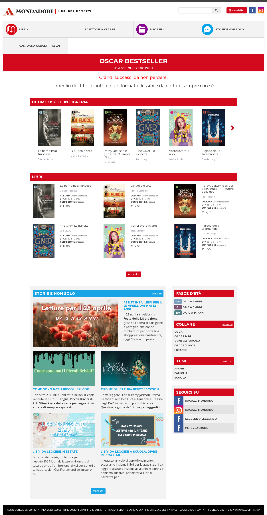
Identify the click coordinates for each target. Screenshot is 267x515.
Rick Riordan (110, 162)
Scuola (180, 377)
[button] (232, 127)
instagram (261, 10)
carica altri (133, 274)
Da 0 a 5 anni (189, 301)
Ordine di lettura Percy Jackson (130, 389)
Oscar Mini (182, 336)
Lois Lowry (141, 159)
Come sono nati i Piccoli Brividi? (61, 389)
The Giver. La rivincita (145, 152)
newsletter (237, 10)
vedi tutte (227, 324)
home (117, 68)
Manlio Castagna (79, 156)
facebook (252, 10)
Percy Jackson (196, 428)
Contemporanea (187, 341)
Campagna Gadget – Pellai (39, 45)
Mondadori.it (218, 509)
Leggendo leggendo (201, 419)
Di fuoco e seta (81, 151)
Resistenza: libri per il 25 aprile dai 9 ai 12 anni (143, 306)
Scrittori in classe (100, 29)
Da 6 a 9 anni (189, 307)
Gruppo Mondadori (239, 509)
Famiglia (180, 373)
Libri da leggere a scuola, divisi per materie (129, 453)
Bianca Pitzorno (46, 159)
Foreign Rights (97, 509)
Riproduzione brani (74, 509)
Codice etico (186, 509)
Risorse (156, 29)
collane (127, 68)
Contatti (202, 509)
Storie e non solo (229, 29)
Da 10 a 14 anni (190, 312)
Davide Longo (209, 159)
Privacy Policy (116, 509)
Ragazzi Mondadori (200, 400)
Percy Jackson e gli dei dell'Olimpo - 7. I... (117, 154)
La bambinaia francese (47, 152)
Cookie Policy (135, 509)
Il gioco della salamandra (211, 152)
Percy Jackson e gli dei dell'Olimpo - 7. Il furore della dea (218, 188)
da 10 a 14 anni (72, 198)
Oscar (179, 331)
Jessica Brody (176, 159)
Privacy (173, 509)
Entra (256, 509)
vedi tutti (157, 293)
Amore (179, 368)
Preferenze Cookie (155, 509)
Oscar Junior (184, 345)
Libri (23, 29)
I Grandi (180, 350)
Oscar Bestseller (79, 195)
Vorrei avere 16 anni (179, 152)
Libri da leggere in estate (55, 451)
